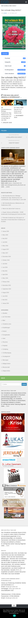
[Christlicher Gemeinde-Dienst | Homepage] (10, 2)
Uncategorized (6, 356)
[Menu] (26, 2)
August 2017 (6, 249)
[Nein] (26, 613)
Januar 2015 (6, 303)
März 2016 (5, 278)
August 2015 (6, 292)
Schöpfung (5, 349)
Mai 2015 (5, 299)
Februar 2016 (6, 281)
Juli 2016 (5, 263)
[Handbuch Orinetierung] (14, 498)
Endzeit (4, 331)
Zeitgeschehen (6, 370)
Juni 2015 (5, 296)
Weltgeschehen (6, 363)
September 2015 (7, 289)
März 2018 (5, 245)
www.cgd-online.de (15, 588)
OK (14, 615)
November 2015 (7, 285)
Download (4, 53)
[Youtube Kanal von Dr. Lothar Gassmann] (14, 483)
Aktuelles (5, 313)
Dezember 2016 (7, 256)
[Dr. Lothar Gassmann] (11, 467)
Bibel (4, 320)
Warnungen (5, 360)
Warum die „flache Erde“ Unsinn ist (11, 208)
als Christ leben (6, 316)
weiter (8, 187)
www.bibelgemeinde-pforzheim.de (15, 185)
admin (5, 13)
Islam (4, 338)
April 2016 (5, 274)
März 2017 (5, 253)
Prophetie (5, 345)
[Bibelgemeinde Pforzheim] (14, 486)
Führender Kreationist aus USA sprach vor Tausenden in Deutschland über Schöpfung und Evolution (13, 219)
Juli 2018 (5, 242)
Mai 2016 (5, 271)
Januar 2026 (6, 231)
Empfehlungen (6, 327)
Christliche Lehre (7, 324)
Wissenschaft (6, 367)
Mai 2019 (5, 238)
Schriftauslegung (7, 352)
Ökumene (5, 342)
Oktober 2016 (6, 260)
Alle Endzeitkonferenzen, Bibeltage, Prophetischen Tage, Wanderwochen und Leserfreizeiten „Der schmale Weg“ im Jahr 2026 (13, 197)
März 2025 (5, 235)
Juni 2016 (5, 267)
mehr (7, 406)
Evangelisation (6, 334)
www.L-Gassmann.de (15, 183)
